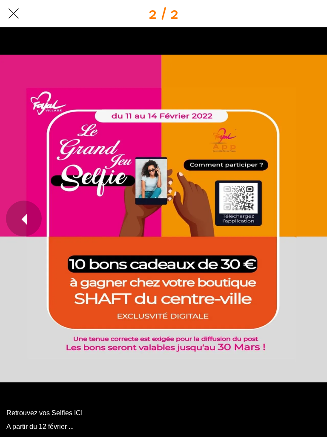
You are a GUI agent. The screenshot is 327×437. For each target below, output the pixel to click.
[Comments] (313, 13)
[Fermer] (14, 14)
